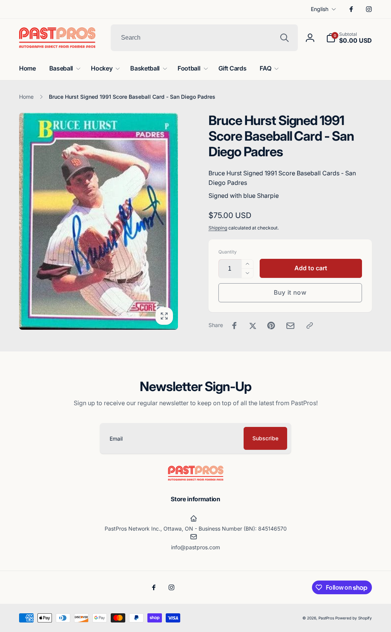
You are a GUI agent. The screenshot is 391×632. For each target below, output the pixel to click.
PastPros (326, 618)
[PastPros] (195, 478)
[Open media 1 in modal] (98, 221)
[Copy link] (309, 325)
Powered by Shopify (353, 618)
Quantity (227, 251)
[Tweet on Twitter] (253, 325)
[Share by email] (290, 325)
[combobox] (204, 37)
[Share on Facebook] (234, 325)
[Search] (284, 37)
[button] (349, 37)
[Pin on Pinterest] (271, 325)
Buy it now (290, 292)
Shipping (217, 228)
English (319, 9)
